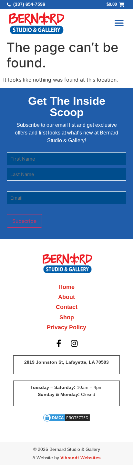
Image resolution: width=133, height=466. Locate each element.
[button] (119, 23)
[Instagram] (74, 343)
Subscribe (24, 221)
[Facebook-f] (58, 343)
